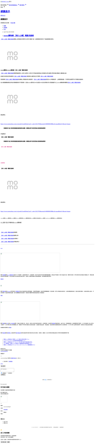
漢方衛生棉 (18, 332)
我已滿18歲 (3, 442)
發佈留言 (3, 374)
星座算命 (10, 361)
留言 (15, 358)
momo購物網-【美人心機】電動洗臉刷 (19, 36)
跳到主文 (3, 15)
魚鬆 (2, 295)
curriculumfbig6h (4, 351)
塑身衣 (2, 279)
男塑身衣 (18, 291)
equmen (9, 291)
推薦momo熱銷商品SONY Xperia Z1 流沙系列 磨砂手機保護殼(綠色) (18, 342)
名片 (5, 29)
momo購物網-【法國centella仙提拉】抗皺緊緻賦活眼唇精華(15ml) (18, 343)
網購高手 (5, 11)
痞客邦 (12, 358)
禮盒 (10, 327)
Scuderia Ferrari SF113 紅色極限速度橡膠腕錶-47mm (14, 340)
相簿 (5, 25)
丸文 (7, 323)
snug (2, 248)
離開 (8, 442)
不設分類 (12, 22)
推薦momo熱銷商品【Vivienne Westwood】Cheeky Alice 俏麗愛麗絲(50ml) (19, 344)
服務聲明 (62, 427)
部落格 (5, 27)
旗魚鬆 (53, 323)
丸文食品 (12, 323)
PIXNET (36, 427)
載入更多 (3, 366)
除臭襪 (4, 274)
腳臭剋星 (11, 274)
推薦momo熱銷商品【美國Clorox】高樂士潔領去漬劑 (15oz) (16, 339)
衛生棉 (4, 332)
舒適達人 (9, 332)
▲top (2, 363)
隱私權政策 (55, 427)
